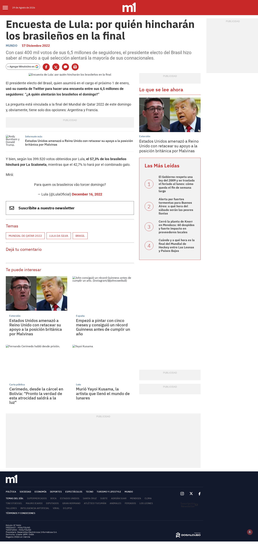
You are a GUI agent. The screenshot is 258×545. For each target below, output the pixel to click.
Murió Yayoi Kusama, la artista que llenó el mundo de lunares (103, 393)
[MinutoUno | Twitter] (191, 494)
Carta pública (17, 384)
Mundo (11, 46)
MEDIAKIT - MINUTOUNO (18, 527)
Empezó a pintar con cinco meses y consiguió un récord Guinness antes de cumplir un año (103, 327)
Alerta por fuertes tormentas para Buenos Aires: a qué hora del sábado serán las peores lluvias (176, 206)
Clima (148, 498)
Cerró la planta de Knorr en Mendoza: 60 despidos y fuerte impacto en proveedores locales (176, 227)
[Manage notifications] (250, 532)
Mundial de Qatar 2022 (25, 235)
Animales (115, 503)
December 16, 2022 (87, 194)
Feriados (130, 503)
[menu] (7, 7)
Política (11, 491)
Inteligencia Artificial (34, 508)
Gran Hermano (71, 503)
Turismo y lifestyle (109, 491)
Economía (41, 491)
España (80, 315)
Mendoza (135, 498)
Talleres (11, 508)
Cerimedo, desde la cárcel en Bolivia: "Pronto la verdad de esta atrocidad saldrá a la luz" (36, 395)
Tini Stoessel (14, 503)
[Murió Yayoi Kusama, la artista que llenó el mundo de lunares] (103, 362)
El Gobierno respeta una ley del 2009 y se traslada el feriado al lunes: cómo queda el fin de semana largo (177, 184)
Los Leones (146, 503)
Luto (78, 384)
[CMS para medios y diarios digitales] (188, 536)
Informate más (33, 136)
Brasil (80, 235)
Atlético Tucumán (95, 503)
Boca (53, 498)
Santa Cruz (90, 498)
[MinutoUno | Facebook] (198, 494)
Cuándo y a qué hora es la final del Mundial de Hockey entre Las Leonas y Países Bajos (177, 245)
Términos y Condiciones (20, 513)
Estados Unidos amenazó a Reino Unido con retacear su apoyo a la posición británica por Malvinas (79, 143)
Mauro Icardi (34, 503)
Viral (56, 508)
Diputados (52, 503)
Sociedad (25, 491)
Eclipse (67, 508)
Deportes (56, 491)
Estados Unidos (69, 498)
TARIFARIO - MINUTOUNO (19, 529)
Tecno (89, 491)
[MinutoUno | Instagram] (182, 494)
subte (104, 498)
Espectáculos (73, 491)
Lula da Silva (58, 235)
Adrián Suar (119, 498)
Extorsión (14, 315)
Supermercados (37, 498)
